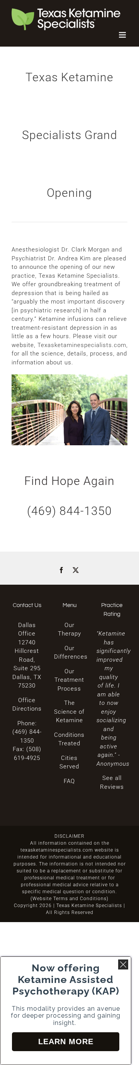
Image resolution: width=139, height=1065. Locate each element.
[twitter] (76, 570)
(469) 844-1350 (69, 511)
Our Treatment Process (69, 680)
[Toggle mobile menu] (123, 35)
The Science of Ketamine (69, 711)
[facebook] (61, 570)
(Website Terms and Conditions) (69, 898)
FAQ (69, 781)
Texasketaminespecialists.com (81, 345)
